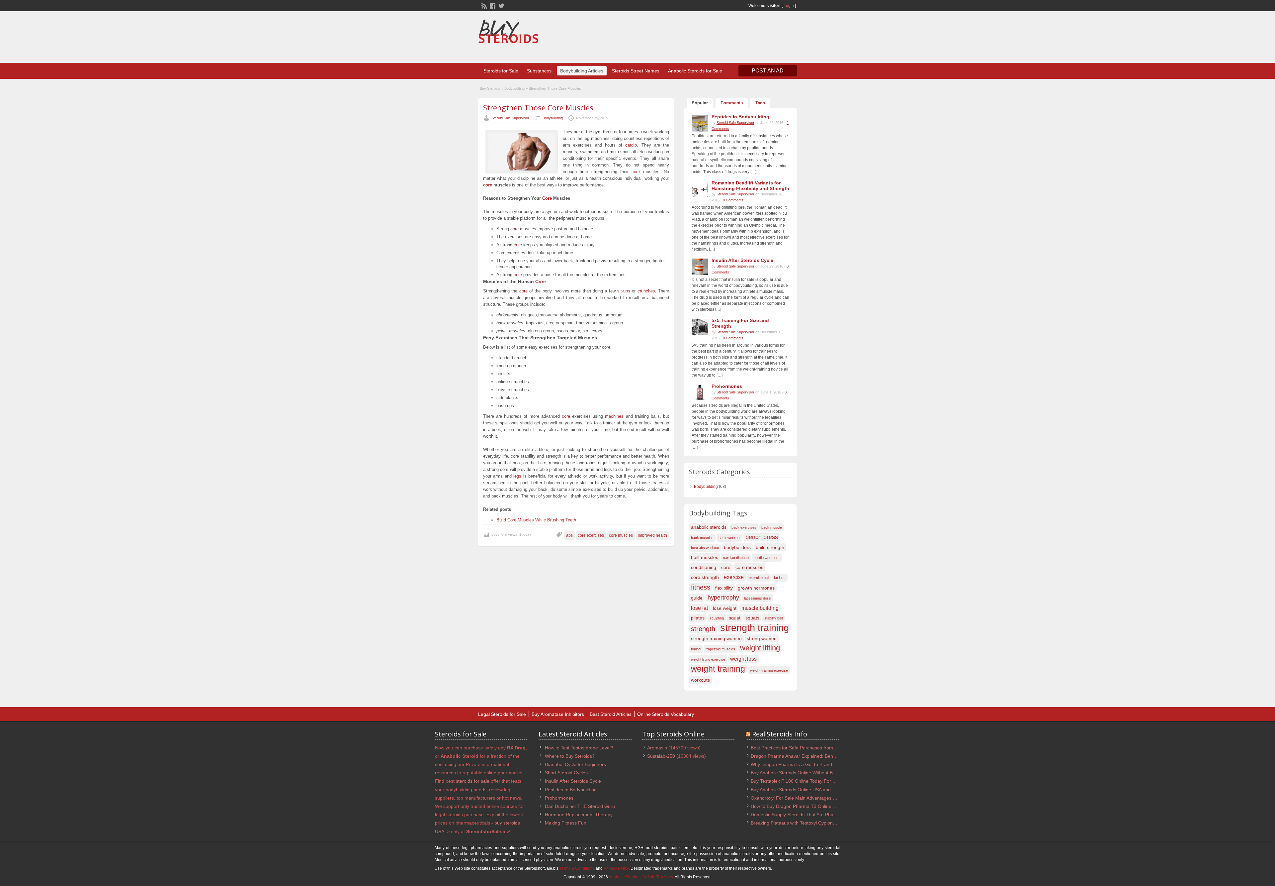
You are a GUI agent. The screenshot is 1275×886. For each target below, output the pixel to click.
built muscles (704, 557)
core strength (705, 577)
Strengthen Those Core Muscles (538, 107)
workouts (700, 680)
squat (734, 617)
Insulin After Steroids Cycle (573, 781)
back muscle (771, 527)
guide (697, 598)
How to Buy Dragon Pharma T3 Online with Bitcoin (803, 806)
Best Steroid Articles (611, 714)
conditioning (703, 567)
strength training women (716, 638)
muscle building (760, 608)
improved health (652, 535)
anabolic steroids (708, 527)
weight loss (743, 659)
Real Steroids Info (779, 733)
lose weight (724, 608)
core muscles (621, 535)
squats (752, 617)
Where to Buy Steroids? (570, 756)
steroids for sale (472, 781)
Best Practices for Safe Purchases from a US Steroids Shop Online (821, 747)
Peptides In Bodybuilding (571, 789)
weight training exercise (769, 670)
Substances (539, 70)
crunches (646, 290)
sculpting (717, 618)
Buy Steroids (490, 88)
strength (703, 628)
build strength (770, 547)
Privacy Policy (616, 868)
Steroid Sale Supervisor (510, 118)
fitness (700, 587)
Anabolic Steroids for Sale (695, 70)
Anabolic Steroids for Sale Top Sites (641, 877)
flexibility (724, 588)
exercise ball (759, 578)
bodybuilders (737, 547)
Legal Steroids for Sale (502, 714)
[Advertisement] (676, 38)
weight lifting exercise (708, 659)
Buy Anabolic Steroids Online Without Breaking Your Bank (811, 772)
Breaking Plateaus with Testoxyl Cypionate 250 (800, 823)
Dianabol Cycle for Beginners (575, 764)
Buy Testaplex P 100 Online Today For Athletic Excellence (811, 781)
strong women (762, 638)
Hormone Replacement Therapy (579, 814)
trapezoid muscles (720, 649)
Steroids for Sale (500, 70)
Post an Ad (768, 70)
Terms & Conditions (577, 868)
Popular (700, 102)
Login (789, 5)
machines (614, 416)
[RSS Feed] (483, 5)
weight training (718, 669)
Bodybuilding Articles (581, 70)
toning (696, 649)
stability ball (773, 618)
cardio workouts (767, 558)
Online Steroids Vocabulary (665, 714)
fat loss (780, 578)
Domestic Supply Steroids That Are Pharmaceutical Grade (811, 814)
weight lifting (760, 648)
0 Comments (733, 200)
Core (547, 198)
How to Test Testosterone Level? (579, 747)
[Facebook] (492, 5)
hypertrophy (723, 597)
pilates (698, 617)
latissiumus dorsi (757, 598)
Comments (732, 102)
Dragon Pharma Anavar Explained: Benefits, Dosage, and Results (819, 756)
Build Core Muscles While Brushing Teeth (536, 519)
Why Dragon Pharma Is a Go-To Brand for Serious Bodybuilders (818, 764)
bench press (761, 536)
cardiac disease (736, 558)
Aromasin (657, 747)
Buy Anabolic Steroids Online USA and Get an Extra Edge (811, 789)
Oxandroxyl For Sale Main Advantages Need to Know (806, 798)
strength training (754, 628)
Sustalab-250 (661, 756)
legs (517, 476)
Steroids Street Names (635, 70)
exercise (734, 577)
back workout (729, 538)
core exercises (591, 535)
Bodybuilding (514, 88)
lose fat (699, 608)
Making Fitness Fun (565, 823)
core (636, 171)
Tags (760, 102)
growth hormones (756, 588)
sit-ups (623, 290)
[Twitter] (500, 5)
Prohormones (559, 798)
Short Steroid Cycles (566, 772)
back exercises (743, 527)
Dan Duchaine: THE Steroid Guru (580, 806)
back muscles (702, 538)
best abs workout (705, 548)
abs (569, 535)
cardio (631, 145)
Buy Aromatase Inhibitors (558, 714)
